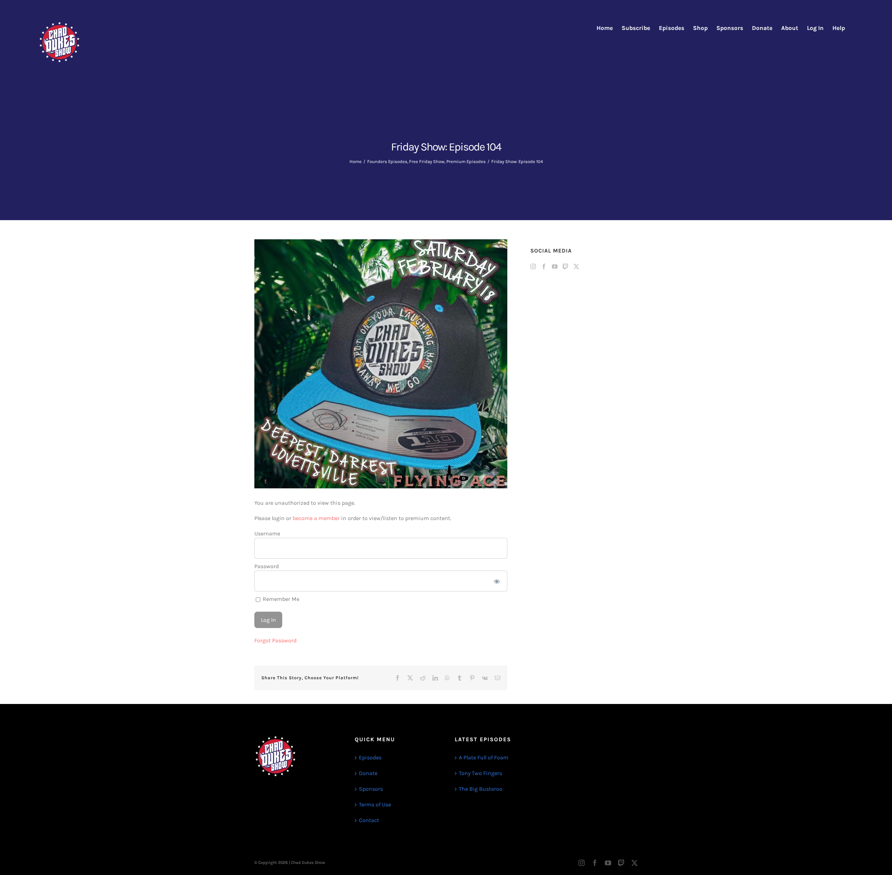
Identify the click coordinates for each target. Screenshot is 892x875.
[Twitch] (565, 266)
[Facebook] (544, 266)
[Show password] (497, 581)
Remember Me (280, 599)
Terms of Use (375, 804)
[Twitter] (576, 266)
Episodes (370, 757)
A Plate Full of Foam (483, 757)
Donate (368, 773)
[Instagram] (533, 266)
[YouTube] (555, 266)
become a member (316, 518)
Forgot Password (275, 640)
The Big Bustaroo (480, 788)
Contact (369, 820)
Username (267, 533)
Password (266, 566)
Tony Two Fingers (480, 773)
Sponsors (371, 788)
